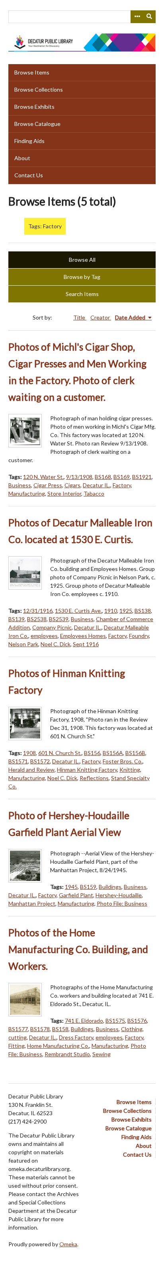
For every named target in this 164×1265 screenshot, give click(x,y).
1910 (110, 610)
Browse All (82, 259)
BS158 (60, 1029)
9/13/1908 (79, 476)
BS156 (92, 752)
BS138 (143, 610)
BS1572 (40, 761)
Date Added (130, 317)
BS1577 (18, 1029)
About (22, 158)
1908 (29, 752)
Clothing (132, 1029)
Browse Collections (38, 89)
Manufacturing (26, 493)
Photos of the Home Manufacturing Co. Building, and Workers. (78, 949)
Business (19, 485)
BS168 (103, 476)
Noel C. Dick (55, 644)
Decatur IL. (96, 485)
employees (44, 635)
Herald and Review (31, 769)
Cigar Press (47, 485)
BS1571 (18, 761)
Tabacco (94, 493)
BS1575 (115, 1020)
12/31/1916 (38, 610)
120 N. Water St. (43, 476)
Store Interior (64, 493)
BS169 (121, 476)
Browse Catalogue (37, 123)
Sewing (101, 1054)
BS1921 (142, 476)
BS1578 (40, 1029)
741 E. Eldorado (84, 1020)
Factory (122, 485)
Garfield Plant (76, 895)
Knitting (129, 769)
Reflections (94, 778)
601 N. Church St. (60, 752)
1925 (125, 610)
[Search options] (137, 16)
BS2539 (58, 619)
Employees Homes (83, 635)
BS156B (135, 752)
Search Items (82, 293)
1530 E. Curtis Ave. (78, 610)
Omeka (68, 1244)
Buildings (110, 886)
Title (79, 317)
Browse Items (31, 72)
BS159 (88, 886)
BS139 (16, 619)
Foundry (139, 635)
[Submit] (149, 16)
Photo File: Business (122, 903)
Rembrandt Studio (67, 1054)
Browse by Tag (82, 276)
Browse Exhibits (34, 106)
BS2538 (37, 619)
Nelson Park (23, 644)
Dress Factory (76, 1037)
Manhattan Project (31, 903)
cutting (17, 1037)
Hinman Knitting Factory (87, 769)
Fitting (16, 1045)
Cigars (72, 485)
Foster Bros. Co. (123, 761)
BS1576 (137, 1020)
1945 (71, 886)
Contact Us (28, 175)
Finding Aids (29, 140)
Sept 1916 (86, 644)
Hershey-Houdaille (119, 895)
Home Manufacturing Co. (58, 1045)
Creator (100, 317)
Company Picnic (52, 627)
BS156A (113, 752)
